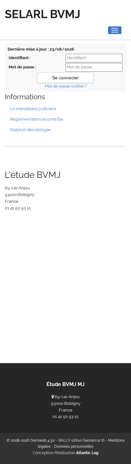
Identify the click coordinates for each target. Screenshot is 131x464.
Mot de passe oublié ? (65, 86)
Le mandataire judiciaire (33, 108)
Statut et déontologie (30, 129)
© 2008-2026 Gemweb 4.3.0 (31, 440)
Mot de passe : (22, 67)
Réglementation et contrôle (36, 119)
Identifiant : (20, 57)
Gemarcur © (94, 440)
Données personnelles (73, 446)
